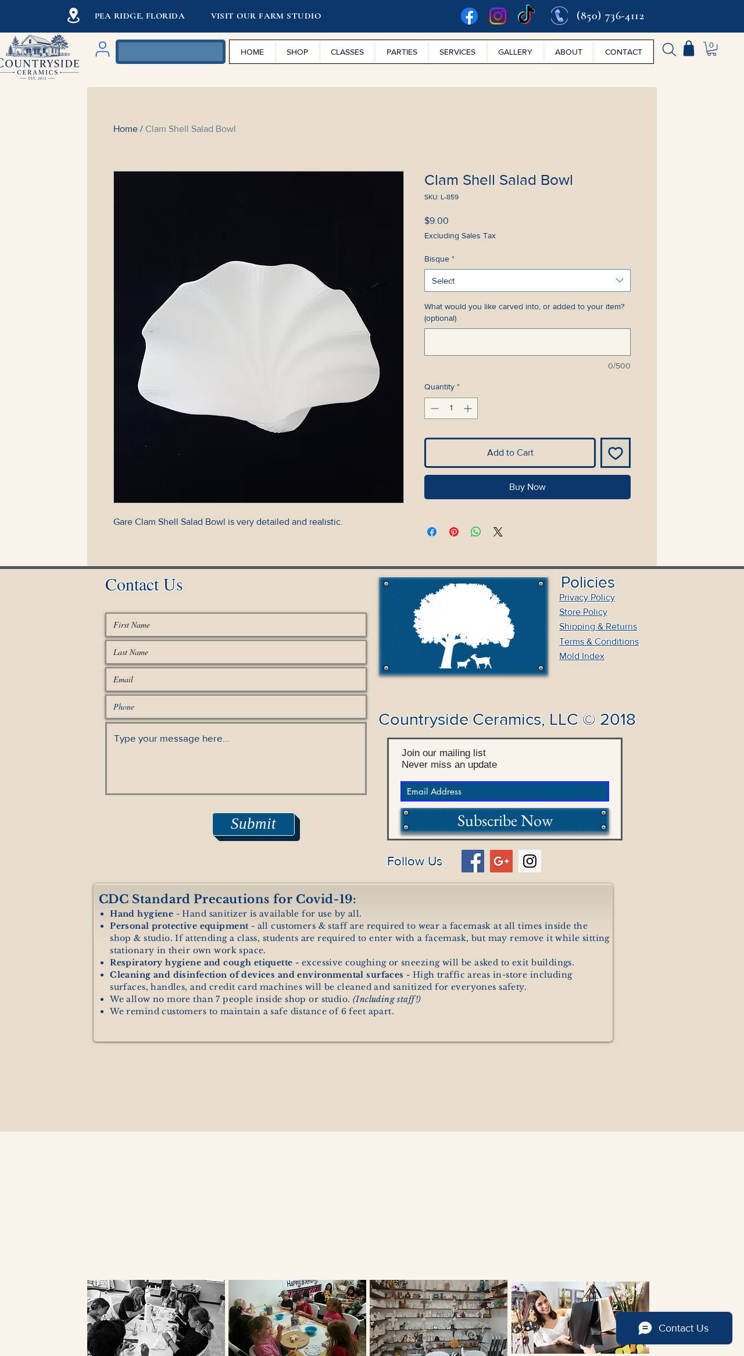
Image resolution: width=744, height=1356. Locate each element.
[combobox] (527, 280)
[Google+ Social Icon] (501, 861)
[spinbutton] (451, 408)
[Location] (73, 15)
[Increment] (469, 408)
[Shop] (688, 48)
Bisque (439, 258)
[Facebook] (469, 16)
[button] (711, 49)
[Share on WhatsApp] (476, 532)
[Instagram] (498, 16)
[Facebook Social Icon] (473, 861)
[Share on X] (498, 532)
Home (125, 129)
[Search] (669, 49)
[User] (102, 49)
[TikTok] (526, 16)
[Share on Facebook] (432, 532)
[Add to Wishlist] (615, 453)
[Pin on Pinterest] (454, 532)
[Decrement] (433, 408)
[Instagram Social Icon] (529, 861)
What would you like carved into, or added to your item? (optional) (524, 312)
